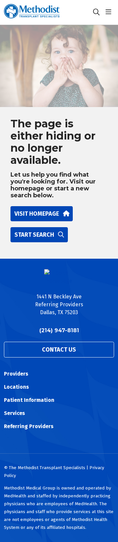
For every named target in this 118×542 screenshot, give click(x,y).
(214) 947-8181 (59, 330)
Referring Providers (28, 426)
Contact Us (59, 349)
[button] (110, 12)
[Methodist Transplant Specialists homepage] (48, 12)
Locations (16, 387)
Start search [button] (34, 234)
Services (14, 413)
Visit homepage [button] (36, 213)
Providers (16, 374)
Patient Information (29, 400)
